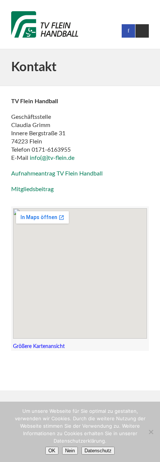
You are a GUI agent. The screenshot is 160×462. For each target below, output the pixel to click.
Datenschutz (98, 450)
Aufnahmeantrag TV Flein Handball (57, 174)
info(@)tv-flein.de (52, 158)
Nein (70, 450)
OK (51, 450)
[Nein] (150, 432)
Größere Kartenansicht (39, 346)
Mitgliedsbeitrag (32, 189)
